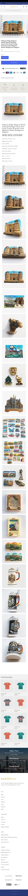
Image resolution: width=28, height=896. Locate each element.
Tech (2, 799)
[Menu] (1, 6)
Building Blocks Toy (5, 852)
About (2, 817)
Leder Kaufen (4, 857)
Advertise (3, 822)
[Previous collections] (12, 671)
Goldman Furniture (5, 850)
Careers (3, 824)
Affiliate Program (5, 827)
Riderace (3, 859)
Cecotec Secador (5, 864)
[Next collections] (15, 671)
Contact (3, 819)
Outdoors (3, 807)
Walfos (2, 867)
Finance (3, 797)
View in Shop (14, 62)
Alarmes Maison (5, 855)
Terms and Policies (14, 894)
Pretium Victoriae (5, 869)
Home (7, 10)
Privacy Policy (4, 839)
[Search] (4, 6)
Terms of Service (5, 842)
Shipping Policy (4, 835)
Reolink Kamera (5, 862)
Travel (2, 804)
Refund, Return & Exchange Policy (9, 837)
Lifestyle (3, 802)
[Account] (23, 6)
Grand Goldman (15, 891)
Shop (2, 809)
